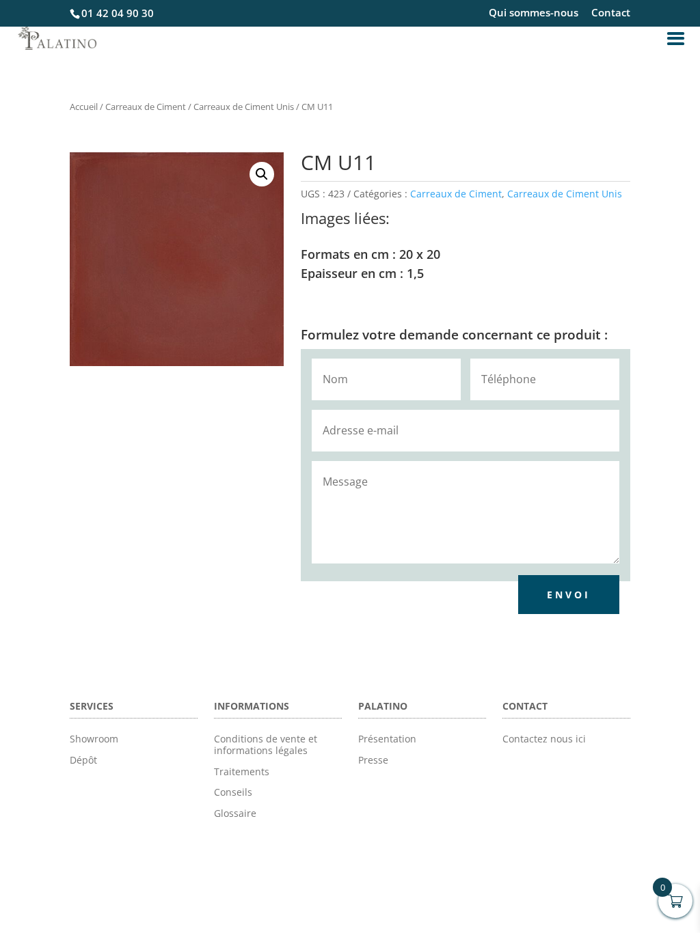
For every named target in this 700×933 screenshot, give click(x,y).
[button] (262, 174)
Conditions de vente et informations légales (265, 744)
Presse (373, 759)
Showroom (94, 738)
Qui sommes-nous (533, 13)
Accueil (84, 106)
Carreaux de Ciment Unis (243, 106)
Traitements (241, 771)
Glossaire (235, 813)
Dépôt (83, 759)
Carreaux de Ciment (145, 106)
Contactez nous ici (544, 738)
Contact (610, 13)
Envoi (569, 594)
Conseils (233, 791)
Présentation (387, 738)
